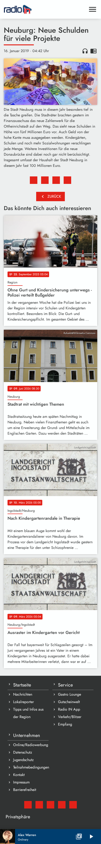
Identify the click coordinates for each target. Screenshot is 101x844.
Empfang (65, 724)
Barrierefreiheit (24, 789)
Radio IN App (69, 709)
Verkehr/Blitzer (69, 716)
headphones (85, 51)
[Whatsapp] (62, 804)
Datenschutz (22, 752)
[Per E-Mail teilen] (67, 180)
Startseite (22, 685)
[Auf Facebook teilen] (33, 180)
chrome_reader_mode (93, 51)
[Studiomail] (28, 804)
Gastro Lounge (69, 694)
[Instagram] (50, 804)
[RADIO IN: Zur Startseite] (45, 9)
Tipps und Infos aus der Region (28, 713)
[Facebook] (39, 804)
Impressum (21, 782)
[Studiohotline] (73, 804)
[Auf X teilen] (45, 180)
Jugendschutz (23, 759)
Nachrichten (22, 694)
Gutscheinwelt (69, 702)
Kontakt (19, 774)
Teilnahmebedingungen (31, 767)
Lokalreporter (23, 702)
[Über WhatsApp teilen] (56, 180)
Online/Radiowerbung (30, 744)
